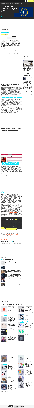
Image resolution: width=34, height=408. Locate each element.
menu (1, 1)
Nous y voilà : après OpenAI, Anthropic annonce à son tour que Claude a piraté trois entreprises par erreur (28, 91)
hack (15, 243)
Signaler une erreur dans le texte (6, 239)
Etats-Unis (8, 243)
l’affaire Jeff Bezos (4, 64)
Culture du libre (22, 243)
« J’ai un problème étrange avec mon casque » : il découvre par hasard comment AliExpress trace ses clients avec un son (11, 309)
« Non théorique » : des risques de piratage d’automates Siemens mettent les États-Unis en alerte (28, 338)
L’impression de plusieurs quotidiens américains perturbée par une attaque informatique (13, 284)
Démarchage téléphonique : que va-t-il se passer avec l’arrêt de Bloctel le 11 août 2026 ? (28, 95)
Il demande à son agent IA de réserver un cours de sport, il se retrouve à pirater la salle (27, 83)
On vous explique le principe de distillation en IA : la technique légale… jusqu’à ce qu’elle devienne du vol (29, 358)
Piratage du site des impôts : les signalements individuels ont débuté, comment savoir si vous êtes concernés (29, 79)
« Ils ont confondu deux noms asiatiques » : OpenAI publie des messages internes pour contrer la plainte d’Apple (11, 367)
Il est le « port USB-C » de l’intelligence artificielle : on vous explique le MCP (12, 326)
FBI (11, 243)
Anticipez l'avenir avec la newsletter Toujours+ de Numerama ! (12, 262)
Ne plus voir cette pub (4, 29)
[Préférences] (27, 1)
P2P (17, 243)
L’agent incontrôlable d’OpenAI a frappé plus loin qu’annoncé (28, 385)
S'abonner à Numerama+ (10, 229)
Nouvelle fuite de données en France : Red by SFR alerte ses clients (29, 332)
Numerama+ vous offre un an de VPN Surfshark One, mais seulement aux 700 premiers (11, 332)
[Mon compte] (25, 1)
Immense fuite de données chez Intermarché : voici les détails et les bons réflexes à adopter (11, 373)
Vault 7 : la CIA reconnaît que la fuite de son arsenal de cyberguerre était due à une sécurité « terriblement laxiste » (13, 275)
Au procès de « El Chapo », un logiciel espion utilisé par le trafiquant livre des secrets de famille (13, 271)
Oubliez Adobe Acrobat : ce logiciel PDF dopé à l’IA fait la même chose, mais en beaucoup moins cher (28, 69)
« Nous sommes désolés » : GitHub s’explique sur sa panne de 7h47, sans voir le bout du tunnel (29, 317)
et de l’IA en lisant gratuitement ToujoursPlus (12, 234)
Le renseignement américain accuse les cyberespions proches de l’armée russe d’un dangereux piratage (13, 267)
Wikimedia (4, 164)
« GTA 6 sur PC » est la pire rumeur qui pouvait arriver (12, 338)
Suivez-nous (14, 36)
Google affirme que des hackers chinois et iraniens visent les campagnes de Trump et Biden (13, 279)
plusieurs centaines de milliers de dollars (10, 212)
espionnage (3, 243)
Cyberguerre (26, 3)
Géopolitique (31, 3)
